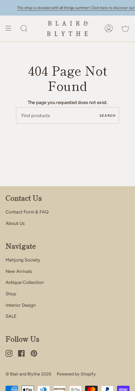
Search (108, 115)
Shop (11, 293)
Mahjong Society (23, 260)
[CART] (125, 28)
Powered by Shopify (76, 373)
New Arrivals (19, 271)
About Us (15, 223)
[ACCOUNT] (109, 28)
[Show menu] (11, 28)
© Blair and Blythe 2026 (28, 373)
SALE (11, 316)
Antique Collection (25, 282)
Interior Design (21, 305)
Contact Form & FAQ (27, 211)
